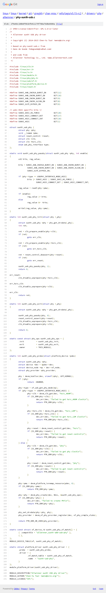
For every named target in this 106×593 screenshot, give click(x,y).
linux (5, 13)
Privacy (24, 588)
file (59, 24)
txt (94, 588)
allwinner (8, 17)
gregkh (38, 13)
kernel (22, 13)
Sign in (100, 4)
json (101, 588)
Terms (32, 588)
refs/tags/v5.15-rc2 (70, 13)
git (30, 13)
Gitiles (16, 588)
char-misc (51, 13)
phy (99, 13)
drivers (91, 13)
